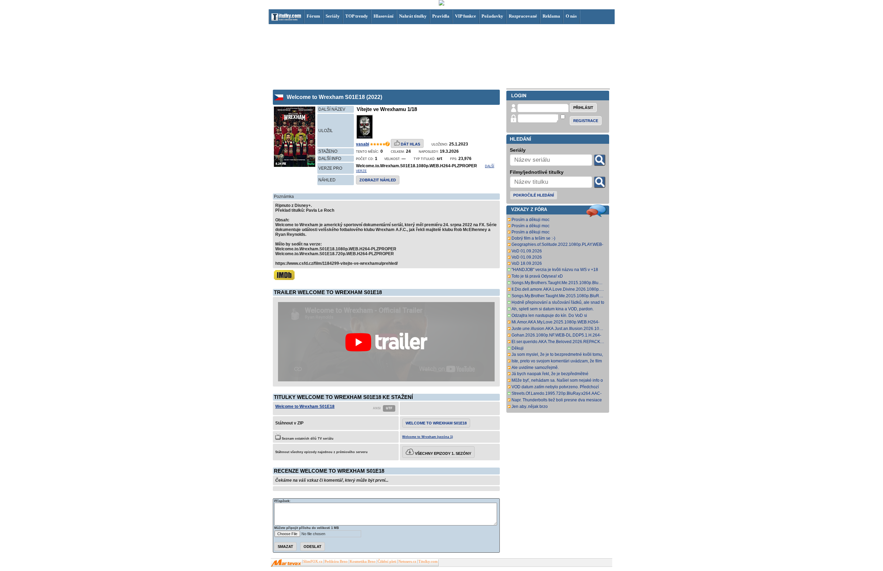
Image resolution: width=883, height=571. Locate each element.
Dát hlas (410, 144)
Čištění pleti (387, 561)
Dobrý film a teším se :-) (533, 238)
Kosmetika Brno (363, 561)
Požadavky (492, 16)
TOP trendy (356, 16)
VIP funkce (465, 16)
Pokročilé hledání (533, 195)
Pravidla (440, 16)
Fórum (313, 16)
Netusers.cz (407, 561)
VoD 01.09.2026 (527, 251)
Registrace (585, 121)
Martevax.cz (286, 563)
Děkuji (518, 348)
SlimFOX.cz (313, 561)
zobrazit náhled (377, 180)
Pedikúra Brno (336, 561)
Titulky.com (428, 561)
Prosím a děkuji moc (530, 219)
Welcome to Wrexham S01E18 (305, 406)
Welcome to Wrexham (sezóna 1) (427, 437)
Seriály (333, 16)
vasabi (362, 144)
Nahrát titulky (413, 16)
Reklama (551, 16)
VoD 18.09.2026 (527, 263)
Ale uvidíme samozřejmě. (535, 367)
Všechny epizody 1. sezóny (442, 453)
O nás (571, 16)
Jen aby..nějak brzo (530, 406)
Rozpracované (523, 16)
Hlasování (384, 16)
